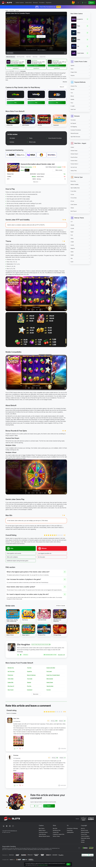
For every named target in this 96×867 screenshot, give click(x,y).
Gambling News (70, 832)
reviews (59, 167)
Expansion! (29, 689)
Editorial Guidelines (85, 832)
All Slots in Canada (60, 605)
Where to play (32, 142)
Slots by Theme (56, 836)
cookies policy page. (43, 864)
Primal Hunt (10, 675)
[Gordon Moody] (18, 860)
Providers (42, 2)
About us (83, 828)
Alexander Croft (61, 654)
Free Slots (12, 10)
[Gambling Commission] (31, 860)
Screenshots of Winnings (72, 828)
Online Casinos (20, 2)
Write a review (59, 170)
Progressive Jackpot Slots (58, 834)
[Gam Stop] (24, 860)
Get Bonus (15, 65)
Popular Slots (56, 832)
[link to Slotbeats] (48, 855)
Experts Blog (69, 830)
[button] (67, 63)
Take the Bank (49, 686)
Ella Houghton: (28, 167)
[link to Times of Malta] (11, 855)
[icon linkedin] (3, 826)
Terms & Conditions (85, 836)
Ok (68, 864)
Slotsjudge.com (13, 830)
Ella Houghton (23, 71)
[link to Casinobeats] (36, 855)
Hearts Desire (49, 682)
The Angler (29, 678)
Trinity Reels (10, 678)
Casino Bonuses (42, 834)
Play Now (58, 6)
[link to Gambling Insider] (42, 855)
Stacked (29, 682)
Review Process (84, 830)
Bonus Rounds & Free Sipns (55, 138)
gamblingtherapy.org (15, 68)
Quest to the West (50, 667)
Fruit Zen (48, 689)
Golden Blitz (10, 682)
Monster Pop (11, 667)
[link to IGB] (17, 855)
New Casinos (41, 828)
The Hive (29, 667)
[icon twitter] (6, 826)
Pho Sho (29, 686)
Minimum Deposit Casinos (44, 836)
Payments (48, 2)
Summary (12, 142)
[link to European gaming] (61, 855)
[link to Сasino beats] (54, 855)
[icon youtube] (10, 826)
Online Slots (28, 2)
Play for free (41, 36)
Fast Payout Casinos (43, 832)
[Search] (78, 2)
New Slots (55, 828)
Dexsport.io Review (15, 60)
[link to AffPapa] (30, 855)
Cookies (83, 840)
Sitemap (82, 842)
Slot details (12, 138)
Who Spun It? (11, 686)
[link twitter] (21, 655)
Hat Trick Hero (11, 671)
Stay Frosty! (10, 689)
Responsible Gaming (85, 838)
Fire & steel (49, 671)
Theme (30, 138)
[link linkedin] (18, 655)
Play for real (31, 36)
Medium (34, 176)
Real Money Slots (56, 830)
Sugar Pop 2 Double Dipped (53, 675)
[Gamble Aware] (12, 860)
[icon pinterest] (13, 826)
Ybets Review (34, 60)
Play (15, 102)
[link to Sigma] (23, 855)
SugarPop (29, 671)
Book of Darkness (31, 675)
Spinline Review (55, 60)
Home (7, 10)
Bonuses (35, 2)
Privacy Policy (84, 834)
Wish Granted (49, 678)
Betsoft (17, 10)
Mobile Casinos (42, 830)
